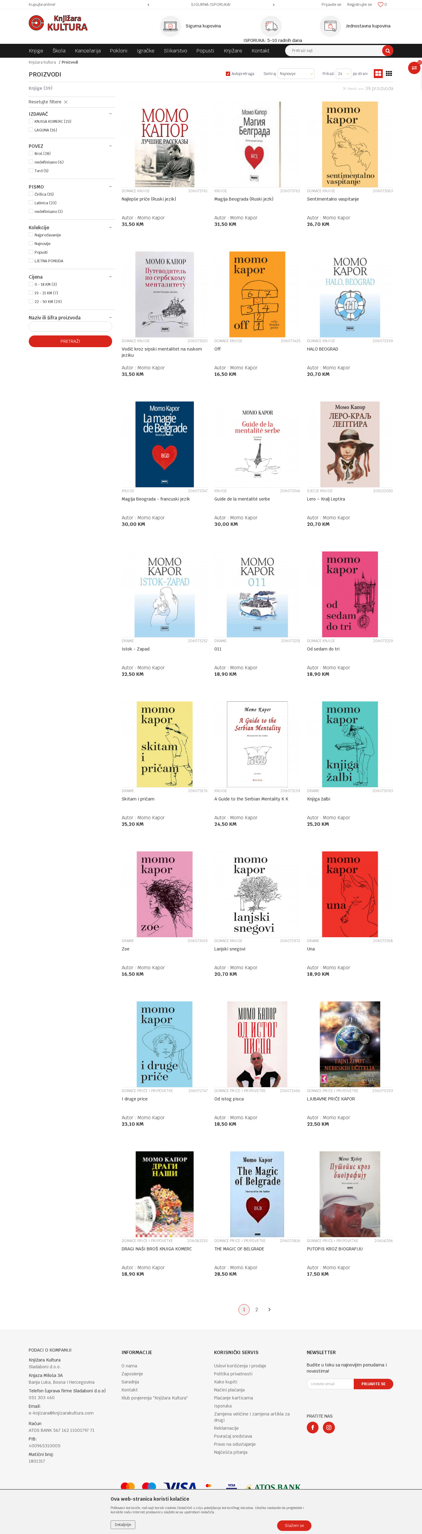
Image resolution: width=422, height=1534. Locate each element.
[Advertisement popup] (211, 767)
